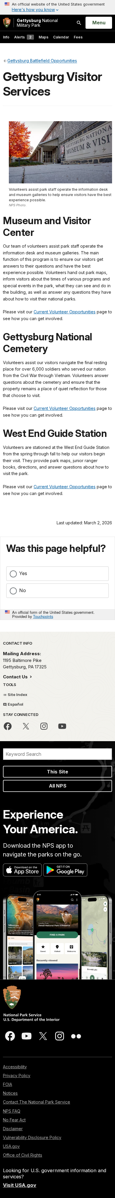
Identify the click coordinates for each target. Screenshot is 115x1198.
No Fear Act (14, 1119)
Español (15, 704)
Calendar (61, 37)
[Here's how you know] (57, 7)
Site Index (17, 694)
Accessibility (15, 1066)
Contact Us (16, 677)
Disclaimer (13, 1128)
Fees (78, 37)
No (22, 590)
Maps (43, 37)
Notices (10, 1093)
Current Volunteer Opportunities (65, 311)
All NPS (57, 786)
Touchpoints (43, 616)
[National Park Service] (7, 23)
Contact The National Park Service (36, 1101)
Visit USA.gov (19, 1185)
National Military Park (37, 22)
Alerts (23, 37)
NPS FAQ (11, 1111)
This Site (57, 772)
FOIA (7, 1084)
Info (6, 37)
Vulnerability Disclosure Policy (32, 1137)
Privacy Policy (16, 1075)
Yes (23, 573)
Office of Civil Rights (22, 1155)
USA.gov (11, 1146)
